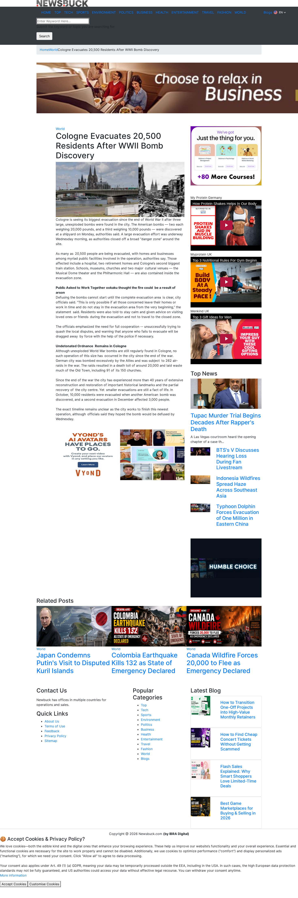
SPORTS (82, 12)
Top (144, 705)
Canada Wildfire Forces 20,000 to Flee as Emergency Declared (222, 663)
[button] (280, 12)
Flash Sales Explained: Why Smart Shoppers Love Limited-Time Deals (238, 776)
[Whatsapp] (34, 143)
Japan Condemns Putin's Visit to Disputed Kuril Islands (73, 663)
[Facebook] (34, 129)
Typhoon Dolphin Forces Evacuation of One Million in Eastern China (237, 515)
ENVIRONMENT (104, 12)
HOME (46, 12)
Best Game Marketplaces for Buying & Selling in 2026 (238, 810)
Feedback (52, 731)
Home (44, 50)
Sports (146, 715)
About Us (52, 721)
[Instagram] (53, 749)
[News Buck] (62, 3)
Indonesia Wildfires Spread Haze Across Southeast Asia (238, 487)
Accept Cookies (14, 884)
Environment (150, 720)
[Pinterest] (34, 138)
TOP (57, 12)
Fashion (147, 749)
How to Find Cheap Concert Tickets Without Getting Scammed (238, 741)
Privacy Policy (55, 736)
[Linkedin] (37, 749)
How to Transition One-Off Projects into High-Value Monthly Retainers (237, 709)
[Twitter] (34, 134)
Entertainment (152, 739)
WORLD (240, 12)
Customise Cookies (44, 884)
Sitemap (51, 741)
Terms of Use (55, 726)
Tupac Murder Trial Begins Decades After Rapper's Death (226, 422)
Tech (144, 710)
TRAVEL (208, 12)
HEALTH (162, 12)
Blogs (268, 12)
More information (13, 875)
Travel (145, 744)
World (53, 50)
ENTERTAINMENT (185, 12)
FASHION (224, 12)
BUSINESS (144, 12)
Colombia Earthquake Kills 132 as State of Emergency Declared (144, 663)
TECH (68, 12)
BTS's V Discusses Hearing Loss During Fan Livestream (237, 458)
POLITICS (126, 12)
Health (146, 734)
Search (44, 36)
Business (147, 729)
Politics (146, 724)
